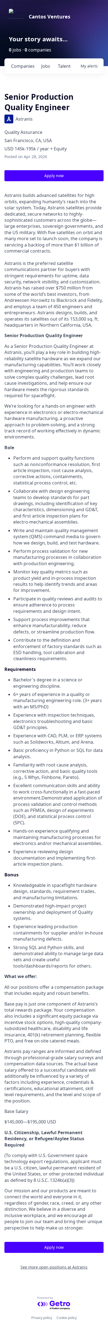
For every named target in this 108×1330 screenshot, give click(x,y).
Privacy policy (41, 1317)
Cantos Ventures (49, 16)
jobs (45, 66)
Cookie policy (66, 1317)
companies (23, 66)
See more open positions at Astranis (54, 1267)
